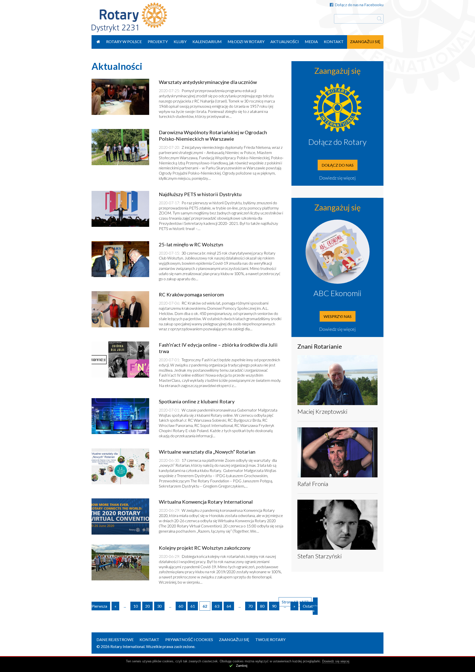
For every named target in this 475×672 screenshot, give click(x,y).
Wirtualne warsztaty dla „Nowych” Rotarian (207, 452)
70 (250, 606)
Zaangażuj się (365, 41)
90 (274, 606)
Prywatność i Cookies (189, 639)
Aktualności (284, 41)
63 (217, 606)
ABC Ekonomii (337, 293)
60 (181, 606)
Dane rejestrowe (115, 639)
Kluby (180, 41)
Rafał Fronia (312, 483)
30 (159, 606)
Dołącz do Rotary (337, 142)
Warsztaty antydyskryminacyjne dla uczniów (208, 82)
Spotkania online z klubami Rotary (197, 401)
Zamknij (241, 666)
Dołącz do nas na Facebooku (359, 4)
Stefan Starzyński (319, 556)
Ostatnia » (310, 608)
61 (192, 606)
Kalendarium (207, 41)
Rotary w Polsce (124, 41)
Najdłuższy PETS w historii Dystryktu (200, 194)
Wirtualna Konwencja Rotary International (206, 502)
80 (262, 606)
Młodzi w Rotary (246, 41)
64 (229, 606)
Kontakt (334, 41)
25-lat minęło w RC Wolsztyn (191, 244)
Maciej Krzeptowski (322, 411)
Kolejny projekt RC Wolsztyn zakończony (204, 548)
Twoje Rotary (270, 639)
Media (311, 41)
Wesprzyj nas (338, 316)
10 (135, 606)
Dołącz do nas (338, 165)
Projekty (158, 41)
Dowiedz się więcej (337, 178)
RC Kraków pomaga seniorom (191, 294)
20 (147, 606)
